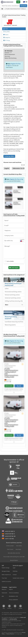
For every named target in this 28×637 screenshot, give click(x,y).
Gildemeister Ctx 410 (19, 168)
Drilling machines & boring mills (14, 301)
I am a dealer (10, 261)
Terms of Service (10, 633)
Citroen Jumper (10, 545)
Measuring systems (10, 325)
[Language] (24, 1)
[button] (26, 1)
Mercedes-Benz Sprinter (14, 553)
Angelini (6, 168)
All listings (7, 40)
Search (24, 6)
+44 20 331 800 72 (10, 531)
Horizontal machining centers (13, 291)
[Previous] (22, 165)
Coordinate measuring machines (14, 322)
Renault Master (14, 560)
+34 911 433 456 (9, 539)
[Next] (23, 165)
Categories (7, 37)
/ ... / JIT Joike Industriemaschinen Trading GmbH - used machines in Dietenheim (15, 9)
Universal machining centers (13, 298)
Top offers (7, 31)
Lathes (7, 288)
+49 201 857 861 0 (10, 534)
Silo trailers (19, 545)
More (6, 305)
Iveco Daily (18, 549)
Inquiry (6, 34)
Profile (6, 29)
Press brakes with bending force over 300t (13, 556)
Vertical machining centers (12, 295)
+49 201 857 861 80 (10, 536)
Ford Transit (10, 549)
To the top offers (9, 156)
